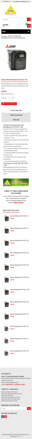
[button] (16, 31)
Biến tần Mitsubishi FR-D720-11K (19, 228)
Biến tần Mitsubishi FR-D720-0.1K (19, 314)
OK (29, 408)
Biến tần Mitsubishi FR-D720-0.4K (19, 302)
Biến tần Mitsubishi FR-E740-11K (19, 338)
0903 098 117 (7, 1)
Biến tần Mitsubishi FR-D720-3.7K (19, 265)
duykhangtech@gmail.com (22, 1)
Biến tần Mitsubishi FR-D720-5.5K (19, 253)
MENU (4, 31)
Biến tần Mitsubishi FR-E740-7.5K (19, 351)
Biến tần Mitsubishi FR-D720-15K (19, 216)
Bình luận (16, 120)
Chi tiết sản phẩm (16, 110)
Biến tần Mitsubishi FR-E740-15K (19, 326)
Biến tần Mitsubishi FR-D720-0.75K (19, 289)
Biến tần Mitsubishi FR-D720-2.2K (19, 277)
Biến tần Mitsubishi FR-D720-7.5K (19, 240)
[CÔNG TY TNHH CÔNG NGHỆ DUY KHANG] (11, 6)
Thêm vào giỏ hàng (10, 103)
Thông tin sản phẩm (16, 115)
